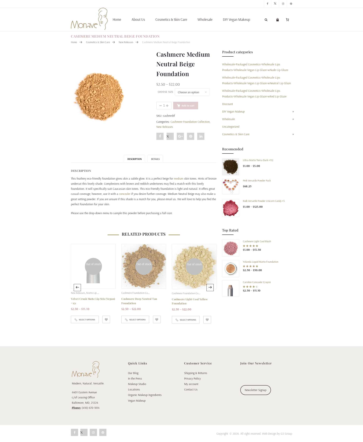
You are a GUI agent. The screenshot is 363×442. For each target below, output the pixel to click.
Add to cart (188, 105)
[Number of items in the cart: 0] (287, 19)
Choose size (165, 92)
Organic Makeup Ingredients (145, 395)
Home (117, 19)
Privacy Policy (192, 378)
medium (178, 178)
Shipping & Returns (195, 373)
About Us (138, 19)
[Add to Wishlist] (106, 319)
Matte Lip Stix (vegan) (97, 293)
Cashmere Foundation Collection (190, 121)
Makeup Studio (137, 384)
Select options (87, 319)
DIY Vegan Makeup (236, 19)
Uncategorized (230, 126)
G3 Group (286, 433)
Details (155, 158)
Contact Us (191, 389)
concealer (124, 194)
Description (134, 158)
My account (191, 384)
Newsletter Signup (255, 390)
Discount (227, 104)
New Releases (126, 42)
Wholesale (205, 19)
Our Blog (133, 373)
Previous (77, 287)
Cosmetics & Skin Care (171, 19)
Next (210, 287)
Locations (134, 389)
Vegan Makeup (137, 400)
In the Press (135, 378)
